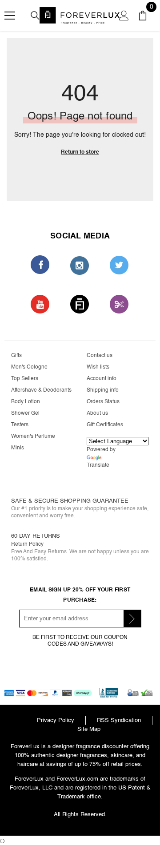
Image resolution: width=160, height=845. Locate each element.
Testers (19, 425)
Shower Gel (25, 413)
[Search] (35, 15)
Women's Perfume (33, 436)
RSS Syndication (119, 720)
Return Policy (27, 544)
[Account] (124, 15)
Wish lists (98, 367)
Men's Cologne (29, 367)
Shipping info (103, 390)
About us (97, 413)
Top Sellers (24, 378)
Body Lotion (25, 401)
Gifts (16, 355)
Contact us (99, 355)
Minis (17, 448)
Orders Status (103, 401)
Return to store (80, 151)
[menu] (9, 15)
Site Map (88, 729)
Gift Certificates (105, 425)
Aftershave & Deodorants (41, 390)
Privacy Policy (55, 720)
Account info (101, 378)
